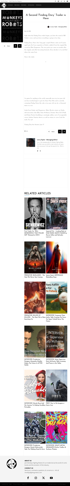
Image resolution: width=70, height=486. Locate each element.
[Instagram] (58, 1)
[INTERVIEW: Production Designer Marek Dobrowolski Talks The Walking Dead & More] (35, 428)
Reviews (10, 5)
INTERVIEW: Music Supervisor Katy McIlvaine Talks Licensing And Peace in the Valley (56, 361)
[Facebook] (55, 1)
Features (23, 5)
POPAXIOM (38, 5)
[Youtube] (67, 1)
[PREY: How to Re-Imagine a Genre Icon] (56, 386)
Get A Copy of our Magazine (15, 1)
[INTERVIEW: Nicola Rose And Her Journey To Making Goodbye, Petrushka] (35, 386)
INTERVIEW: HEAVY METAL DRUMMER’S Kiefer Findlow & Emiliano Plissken (56, 447)
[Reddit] (61, 1)
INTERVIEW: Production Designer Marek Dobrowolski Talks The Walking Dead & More (34, 447)
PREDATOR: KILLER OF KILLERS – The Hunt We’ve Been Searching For (35, 317)
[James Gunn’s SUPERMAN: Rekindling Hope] (56, 257)
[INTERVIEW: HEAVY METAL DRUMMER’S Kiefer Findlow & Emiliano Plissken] (56, 428)
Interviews (31, 5)
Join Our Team (4, 1)
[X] (64, 1)
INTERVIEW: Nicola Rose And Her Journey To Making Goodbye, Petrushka (35, 405)
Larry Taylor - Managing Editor (59, 26)
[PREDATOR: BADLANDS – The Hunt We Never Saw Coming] (35, 257)
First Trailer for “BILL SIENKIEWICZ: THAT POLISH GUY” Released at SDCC (34, 233)
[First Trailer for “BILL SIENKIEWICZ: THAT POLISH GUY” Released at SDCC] (35, 213)
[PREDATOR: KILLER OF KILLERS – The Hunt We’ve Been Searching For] (35, 298)
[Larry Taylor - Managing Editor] (48, 27)
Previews (17, 5)
